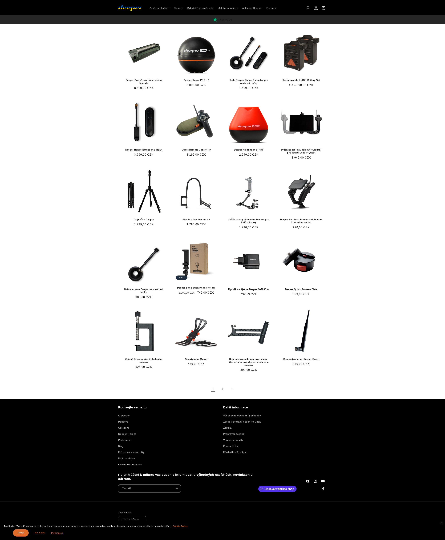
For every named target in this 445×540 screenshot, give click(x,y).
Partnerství (124, 440)
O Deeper (124, 415)
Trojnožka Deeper (144, 219)
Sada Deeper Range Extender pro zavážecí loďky (248, 81)
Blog (120, 446)
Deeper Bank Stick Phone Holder (196, 287)
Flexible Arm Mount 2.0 (196, 219)
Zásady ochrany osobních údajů (242, 421)
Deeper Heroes (127, 433)
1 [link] (213, 389)
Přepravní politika (233, 433)
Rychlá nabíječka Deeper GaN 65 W (248, 289)
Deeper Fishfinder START (249, 149)
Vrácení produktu (233, 440)
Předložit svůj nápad (235, 452)
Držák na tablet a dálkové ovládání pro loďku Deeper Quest (301, 151)
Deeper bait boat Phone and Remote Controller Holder (301, 221)
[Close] (441, 523)
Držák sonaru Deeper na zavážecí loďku (143, 291)
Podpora (123, 421)
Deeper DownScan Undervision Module (144, 81)
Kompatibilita (231, 446)
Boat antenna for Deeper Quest (301, 359)
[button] (159, 8)
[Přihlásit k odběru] (177, 488)
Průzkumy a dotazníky (131, 452)
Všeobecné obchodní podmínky (242, 415)
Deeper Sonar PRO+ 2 (196, 80)
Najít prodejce (126, 458)
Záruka (227, 427)
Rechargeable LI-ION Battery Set (301, 80)
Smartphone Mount (196, 359)
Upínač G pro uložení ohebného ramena (143, 360)
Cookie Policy (180, 526)
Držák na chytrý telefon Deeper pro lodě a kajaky (248, 221)
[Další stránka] (232, 389)
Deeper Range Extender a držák (143, 149)
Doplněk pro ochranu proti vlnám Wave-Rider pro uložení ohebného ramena (249, 362)
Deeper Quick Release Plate (301, 289)
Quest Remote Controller (196, 149)
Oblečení (123, 427)
